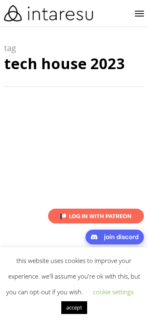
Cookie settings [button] (113, 292)
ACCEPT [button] (74, 307)
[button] (139, 13)
